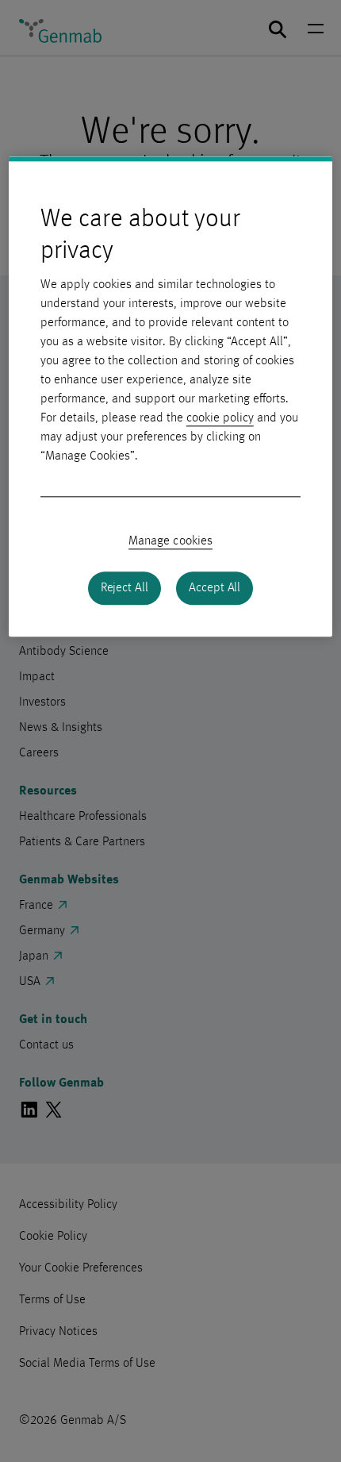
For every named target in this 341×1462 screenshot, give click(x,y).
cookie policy (220, 419)
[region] (171, 397)
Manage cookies (170, 542)
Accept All (214, 589)
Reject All (124, 589)
